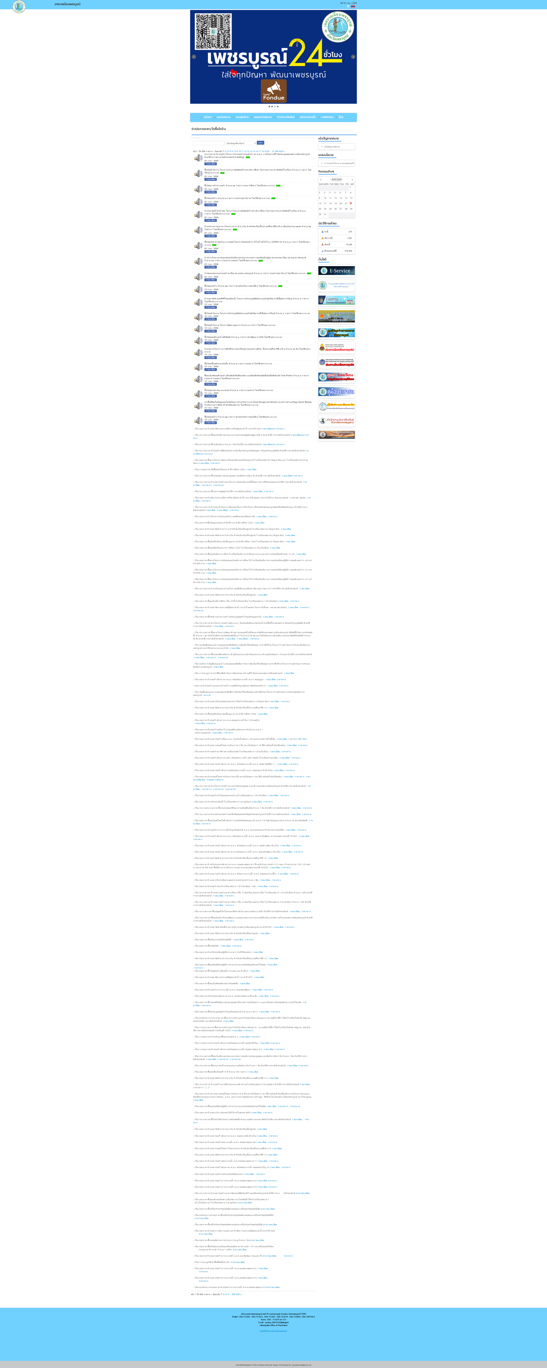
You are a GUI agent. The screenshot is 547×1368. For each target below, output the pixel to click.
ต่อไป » (282, 151)
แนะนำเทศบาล (223, 117)
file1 (300, 739)
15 (254, 151)
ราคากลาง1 (206, 485)
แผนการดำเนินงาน (263, 117)
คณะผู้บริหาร (242, 117)
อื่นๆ (341, 117)
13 (248, 151)
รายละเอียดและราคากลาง (272, 428)
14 (251, 151)
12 (245, 151)
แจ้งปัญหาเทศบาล (332, 147)
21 (273, 151)
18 (262, 151)
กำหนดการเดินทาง (215, 779)
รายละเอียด (204, 463)
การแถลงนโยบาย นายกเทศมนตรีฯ (339, 163)
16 (257, 151)
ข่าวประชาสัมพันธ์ (285, 117)
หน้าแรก (208, 117)
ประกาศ (207, 695)
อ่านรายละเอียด (303, 1193)
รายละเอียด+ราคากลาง (292, 475)
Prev (194, 57)
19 (265, 151)
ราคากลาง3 (230, 789)
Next (353, 57)
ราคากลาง (215, 463)
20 (268, 151)
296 (276, 151)
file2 (305, 739)
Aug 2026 (336, 179)
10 (240, 151)
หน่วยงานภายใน (308, 117)
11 (242, 151)
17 (260, 151)
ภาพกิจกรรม (327, 117)
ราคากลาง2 (218, 485)
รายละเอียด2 (222, 510)
